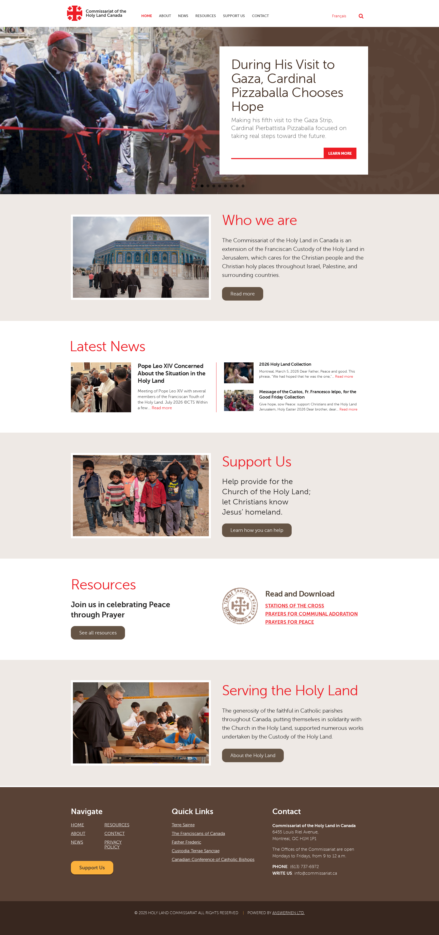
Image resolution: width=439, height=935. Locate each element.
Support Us (234, 16)
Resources (205, 16)
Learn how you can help (256, 530)
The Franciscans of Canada (198, 833)
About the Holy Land (252, 755)
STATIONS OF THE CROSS (294, 605)
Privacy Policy (113, 844)
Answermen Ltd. (288, 913)
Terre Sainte (183, 825)
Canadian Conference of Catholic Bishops (213, 859)
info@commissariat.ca (315, 873)
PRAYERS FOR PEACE (289, 622)
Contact (260, 16)
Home (146, 16)
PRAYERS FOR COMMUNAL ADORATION (311, 614)
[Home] (96, 16)
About (163, 17)
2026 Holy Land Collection (285, 364)
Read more (242, 293)
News (181, 17)
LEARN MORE (340, 153)
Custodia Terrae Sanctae (196, 850)
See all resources (98, 632)
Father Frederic (186, 842)
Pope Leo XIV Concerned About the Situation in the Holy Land (171, 373)
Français (339, 16)
